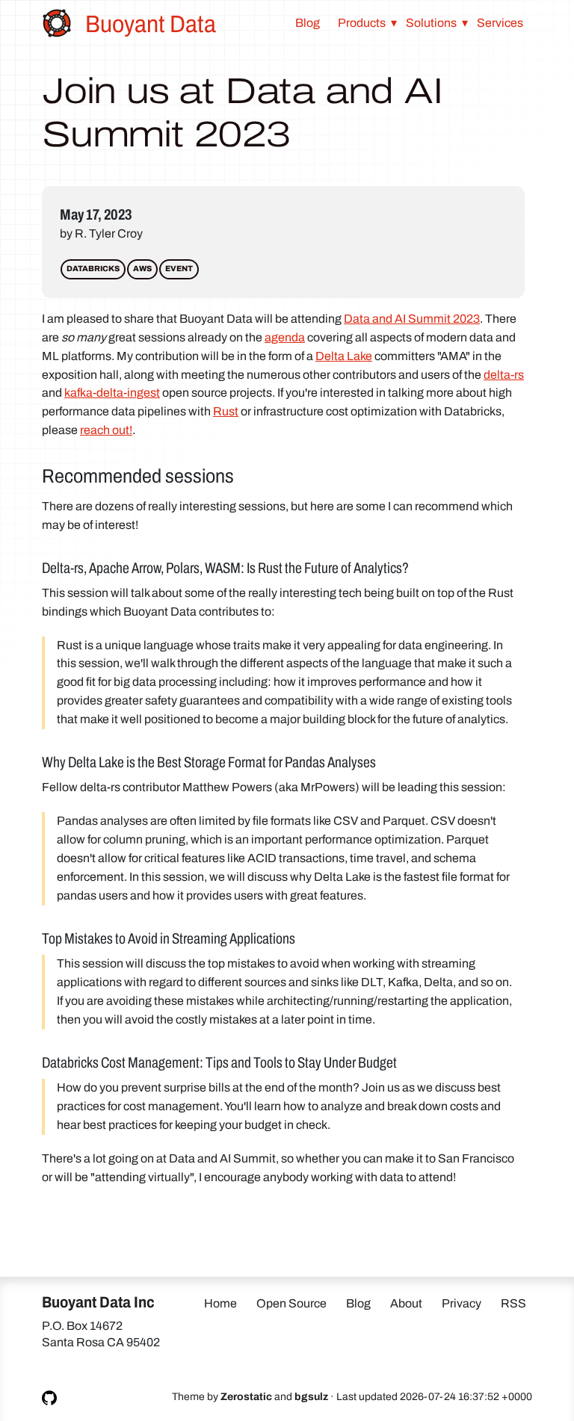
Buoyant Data (150, 24)
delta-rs (504, 374)
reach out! (106, 430)
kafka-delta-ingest (112, 392)
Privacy (461, 1303)
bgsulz (311, 1396)
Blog (307, 22)
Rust (225, 411)
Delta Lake (343, 356)
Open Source (291, 1303)
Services (500, 22)
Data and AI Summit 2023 (412, 318)
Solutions (431, 22)
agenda (285, 337)
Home (220, 1303)
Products (362, 22)
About (406, 1303)
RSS (513, 1303)
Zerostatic (246, 1396)
